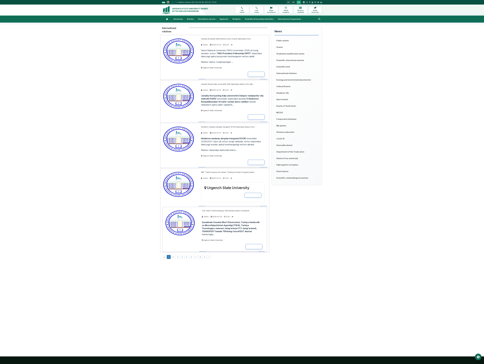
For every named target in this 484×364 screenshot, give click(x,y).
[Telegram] (304, 2)
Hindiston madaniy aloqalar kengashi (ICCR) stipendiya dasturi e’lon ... (228, 127)
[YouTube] (312, 2)
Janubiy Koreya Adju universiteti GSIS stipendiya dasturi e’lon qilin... (227, 84)
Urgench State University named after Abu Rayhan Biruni (190, 10)
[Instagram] (315, 2)
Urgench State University (212, 68)
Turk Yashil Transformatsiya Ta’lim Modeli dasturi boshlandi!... (226, 211)
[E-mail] (307, 2)
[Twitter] (318, 2)
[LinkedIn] (321, 2)
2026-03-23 (216, 45)
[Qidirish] (319, 19)
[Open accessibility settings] (478, 357)
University (178, 19)
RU (293, 2)
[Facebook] (309, 2)
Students (236, 19)
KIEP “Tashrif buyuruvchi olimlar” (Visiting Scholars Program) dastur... (228, 172)
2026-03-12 (216, 178)
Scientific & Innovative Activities (259, 19)
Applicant (224, 19)
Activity (190, 19)
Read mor (256, 74)
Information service (206, 19)
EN (299, 2)
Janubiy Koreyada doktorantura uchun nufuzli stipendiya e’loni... (226, 39)
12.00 (227, 45)
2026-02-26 (217, 217)
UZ (288, 2)
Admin (205, 45)
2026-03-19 (216, 90)
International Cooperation (289, 19)
